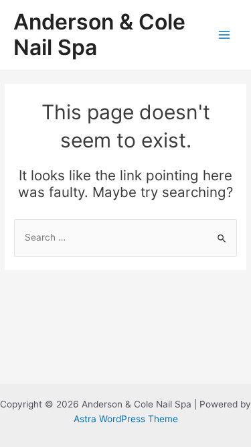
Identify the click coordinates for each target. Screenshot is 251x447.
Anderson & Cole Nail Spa (99, 34)
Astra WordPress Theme (126, 418)
